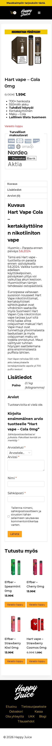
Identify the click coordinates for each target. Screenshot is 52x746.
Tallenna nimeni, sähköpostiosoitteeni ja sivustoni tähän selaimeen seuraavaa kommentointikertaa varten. (26, 516)
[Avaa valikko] (39, 12)
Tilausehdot (26, 721)
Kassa (39, 711)
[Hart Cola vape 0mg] (26, 49)
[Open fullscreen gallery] (44, 67)
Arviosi (13, 457)
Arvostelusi (17, 447)
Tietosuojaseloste (33, 706)
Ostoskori (16, 711)
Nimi (12, 478)
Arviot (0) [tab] (13, 195)
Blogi (42, 716)
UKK (31, 716)
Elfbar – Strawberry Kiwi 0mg (13, 643)
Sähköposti (17, 493)
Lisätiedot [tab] (14, 189)
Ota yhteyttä (15, 716)
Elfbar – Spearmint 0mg (12, 586)
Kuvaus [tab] (12, 183)
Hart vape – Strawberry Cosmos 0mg (37, 643)
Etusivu (11, 706)
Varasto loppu (15, 604)
